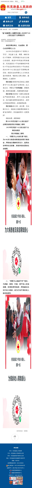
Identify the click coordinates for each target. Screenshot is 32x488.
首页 (10, 29)
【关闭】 (25, 431)
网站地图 (16, 447)
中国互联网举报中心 (16, 470)
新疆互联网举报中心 (16, 472)
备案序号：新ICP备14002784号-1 (15, 468)
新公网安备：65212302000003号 (16, 465)
